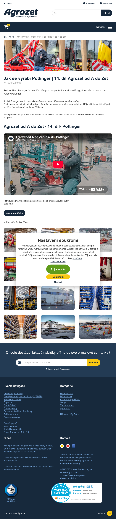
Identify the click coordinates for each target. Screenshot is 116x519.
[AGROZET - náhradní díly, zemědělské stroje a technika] (5, 36)
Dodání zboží (10, 405)
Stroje (63, 402)
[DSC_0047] (20, 298)
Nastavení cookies (12, 399)
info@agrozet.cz (83, 457)
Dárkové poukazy (12, 417)
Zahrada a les (67, 405)
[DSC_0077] (58, 327)
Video (11, 36)
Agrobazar (65, 408)
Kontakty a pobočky (13, 429)
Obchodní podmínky (13, 393)
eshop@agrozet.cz (83, 460)
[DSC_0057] (95, 298)
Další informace (58, 261)
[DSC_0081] (95, 327)
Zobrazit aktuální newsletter (58, 369)
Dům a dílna (66, 396)
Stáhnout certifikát (11, 500)
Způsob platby (10, 408)
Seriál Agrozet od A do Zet (16, 432)
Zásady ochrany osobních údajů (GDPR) (23, 396)
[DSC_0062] (20, 327)
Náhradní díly (66, 393)
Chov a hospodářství (70, 399)
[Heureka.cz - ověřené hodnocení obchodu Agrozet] (76, 492)
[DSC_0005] (58, 55)
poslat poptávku (14, 213)
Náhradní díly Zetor (69, 414)
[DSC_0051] (58, 298)
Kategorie (101, 26)
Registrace (107, 3)
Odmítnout (58, 276)
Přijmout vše (58, 269)
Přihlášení (90, 3)
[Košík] (6, 27)
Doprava (8, 402)
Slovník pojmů (10, 423)
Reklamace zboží (12, 414)
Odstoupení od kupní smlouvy (18, 411)
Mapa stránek (10, 426)
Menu (9, 3)
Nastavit (58, 282)
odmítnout (77, 258)
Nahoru (101, 513)
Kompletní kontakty (70, 463)
